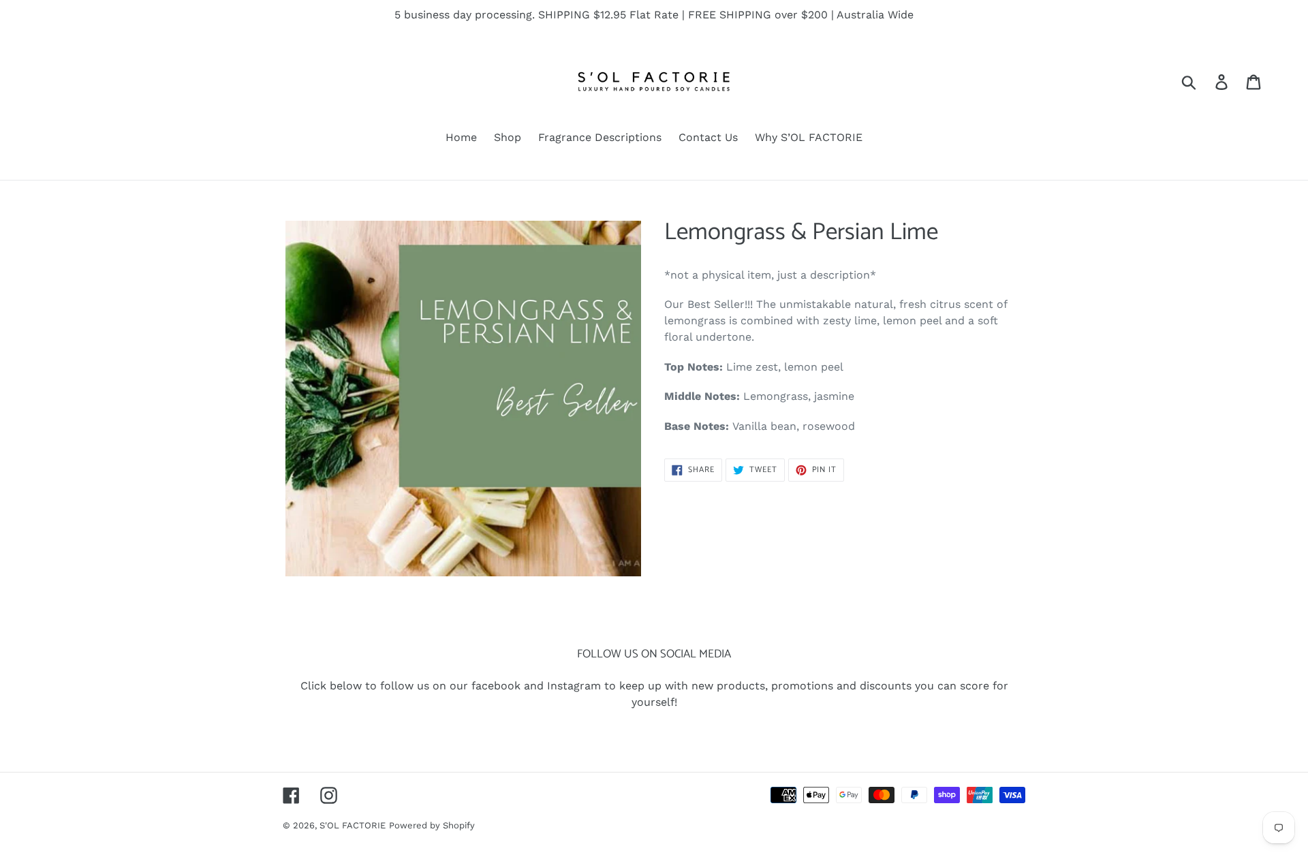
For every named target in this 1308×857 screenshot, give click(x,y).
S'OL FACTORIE (353, 825)
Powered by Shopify (432, 825)
